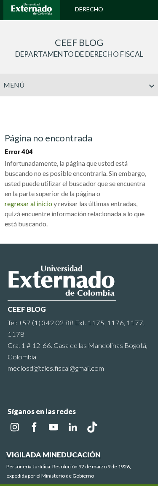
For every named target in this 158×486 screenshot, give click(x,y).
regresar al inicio (28, 203)
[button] (148, 102)
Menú (14, 85)
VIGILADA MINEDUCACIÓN (53, 454)
